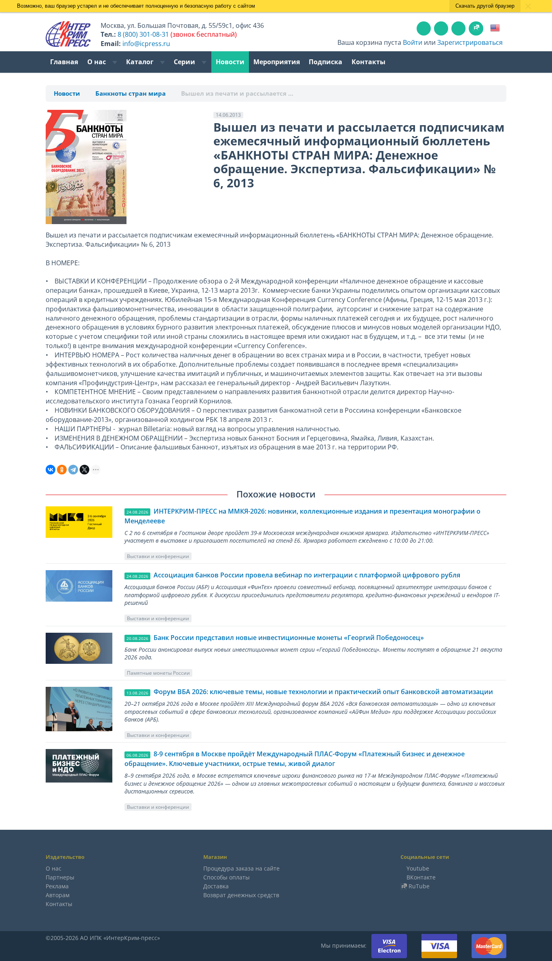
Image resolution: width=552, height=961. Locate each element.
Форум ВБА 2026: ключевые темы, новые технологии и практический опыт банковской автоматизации (323, 691)
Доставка (216, 886)
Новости (230, 61)
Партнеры (60, 877)
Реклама (57, 886)
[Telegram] (73, 469)
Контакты (369, 61)
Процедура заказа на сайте (241, 868)
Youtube (418, 868)
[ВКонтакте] (50, 469)
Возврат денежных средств (241, 895)
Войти (412, 42)
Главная (64, 61)
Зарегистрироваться (470, 42)
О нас (97, 61)
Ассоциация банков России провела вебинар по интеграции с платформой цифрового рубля (307, 575)
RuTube (419, 886)
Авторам (58, 895)
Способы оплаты (226, 877)
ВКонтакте (421, 877)
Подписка (325, 61)
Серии (185, 61)
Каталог (140, 61)
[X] (84, 469)
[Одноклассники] (62, 469)
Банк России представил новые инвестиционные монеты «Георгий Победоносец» (289, 637)
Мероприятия (276, 61)
